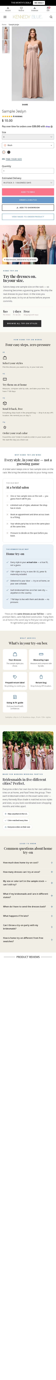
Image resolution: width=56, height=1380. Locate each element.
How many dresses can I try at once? (21, 871)
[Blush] (3, 152)
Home (4, 25)
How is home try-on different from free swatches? (23, 939)
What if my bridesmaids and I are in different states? (25, 895)
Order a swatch (28, 200)
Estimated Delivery (11, 178)
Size (4, 132)
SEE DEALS (38, 3)
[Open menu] (5, 17)
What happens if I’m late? (16, 915)
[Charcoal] (8, 152)
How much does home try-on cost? (20, 862)
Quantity (6, 166)
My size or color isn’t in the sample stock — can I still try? (25, 883)
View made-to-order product (28, 217)
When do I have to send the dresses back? (24, 906)
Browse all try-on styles (22, 323)
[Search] (51, 17)
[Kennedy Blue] (28, 17)
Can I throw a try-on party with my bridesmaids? (20, 927)
